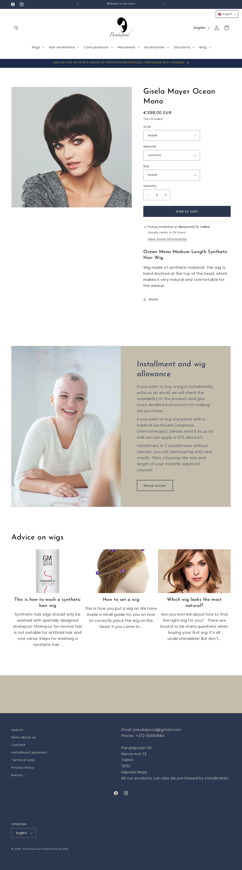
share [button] (153, 299)
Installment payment (29, 752)
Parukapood (31, 849)
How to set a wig (121, 600)
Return (16, 775)
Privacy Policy (22, 767)
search (17, 730)
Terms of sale (23, 760)
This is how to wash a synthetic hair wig (47, 603)
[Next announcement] (164, 4)
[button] (16, 28)
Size (146, 166)
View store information (167, 239)
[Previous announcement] (78, 4)
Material (149, 147)
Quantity (150, 186)
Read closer (155, 485)
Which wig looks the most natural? (194, 603)
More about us (23, 737)
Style (147, 127)
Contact (18, 745)
